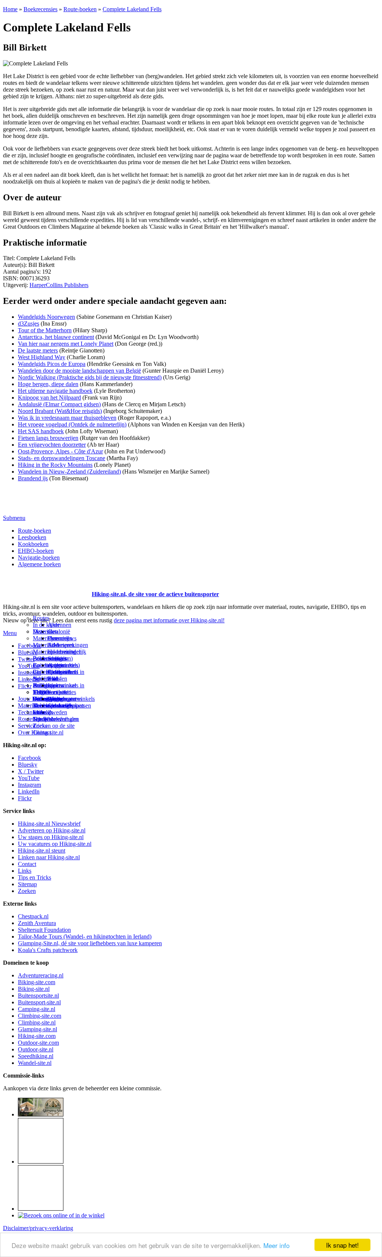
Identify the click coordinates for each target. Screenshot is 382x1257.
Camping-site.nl (36, 1009)
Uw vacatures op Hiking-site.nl (54, 844)
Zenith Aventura (37, 923)
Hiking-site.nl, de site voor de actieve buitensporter (155, 594)
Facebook (29, 646)
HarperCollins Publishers (58, 285)
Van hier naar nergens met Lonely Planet (65, 344)
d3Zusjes (28, 323)
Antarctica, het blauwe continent (56, 337)
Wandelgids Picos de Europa (51, 364)
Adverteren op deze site (61, 648)
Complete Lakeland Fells (132, 9)
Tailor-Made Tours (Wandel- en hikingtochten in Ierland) (84, 936)
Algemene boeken (39, 564)
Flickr (25, 686)
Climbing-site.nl (37, 1022)
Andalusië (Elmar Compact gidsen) (59, 404)
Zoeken (27, 891)
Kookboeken (33, 544)
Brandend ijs (33, 478)
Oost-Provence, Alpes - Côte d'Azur (60, 451)
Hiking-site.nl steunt (41, 850)
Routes (41, 618)
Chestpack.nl (33, 916)
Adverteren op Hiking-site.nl (51, 830)
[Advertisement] (46, 585)
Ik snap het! (342, 1245)
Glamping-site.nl (37, 1029)
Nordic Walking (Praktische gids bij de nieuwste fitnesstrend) (90, 377)
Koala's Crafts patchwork (48, 950)
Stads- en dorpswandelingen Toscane (61, 458)
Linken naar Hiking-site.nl (49, 857)
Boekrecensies (40, 9)
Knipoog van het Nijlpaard (49, 397)
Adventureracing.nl (40, 975)
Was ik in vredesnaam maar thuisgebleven (67, 418)
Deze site (43, 631)
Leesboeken (32, 537)
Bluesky (27, 764)
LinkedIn (29, 791)
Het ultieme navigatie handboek (55, 391)
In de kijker (46, 625)
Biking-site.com (36, 982)
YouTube (29, 778)
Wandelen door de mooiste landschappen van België (79, 370)
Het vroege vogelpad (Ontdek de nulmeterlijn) (72, 424)
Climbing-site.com (39, 1016)
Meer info (276, 1245)
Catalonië (59, 631)
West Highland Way (41, 357)
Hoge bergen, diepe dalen (48, 384)
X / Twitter (31, 771)
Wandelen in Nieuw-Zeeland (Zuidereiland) (69, 471)
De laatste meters (38, 350)
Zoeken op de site (54, 726)
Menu (10, 633)
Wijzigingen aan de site (62, 702)
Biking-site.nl (34, 989)
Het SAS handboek (41, 431)
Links (24, 871)
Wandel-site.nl (34, 1063)
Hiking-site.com (37, 1036)
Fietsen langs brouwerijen (48, 438)
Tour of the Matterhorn (45, 330)
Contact (42, 732)
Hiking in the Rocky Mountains (55, 465)
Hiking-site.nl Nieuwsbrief (49, 823)
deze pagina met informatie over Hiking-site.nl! (169, 620)
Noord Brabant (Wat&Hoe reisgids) (60, 411)
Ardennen (59, 625)
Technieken (31, 712)
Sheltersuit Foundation (44, 930)
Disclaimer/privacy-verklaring (38, 1228)
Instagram (29, 672)
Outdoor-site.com (38, 1042)
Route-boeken (80, 9)
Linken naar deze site (62, 688)
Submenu (14, 518)
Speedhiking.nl (35, 1056)
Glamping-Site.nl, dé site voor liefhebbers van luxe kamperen (90, 943)
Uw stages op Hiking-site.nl (51, 837)
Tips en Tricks (34, 877)
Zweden (57, 712)
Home (10, 9)
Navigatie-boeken (39, 557)
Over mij (58, 638)
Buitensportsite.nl (38, 995)
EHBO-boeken (36, 551)
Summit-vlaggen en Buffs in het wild (61, 668)
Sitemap (42, 712)
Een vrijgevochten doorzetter (52, 444)
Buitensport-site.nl (39, 1002)
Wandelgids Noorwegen (46, 317)
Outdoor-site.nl (35, 1049)
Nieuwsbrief (47, 719)
